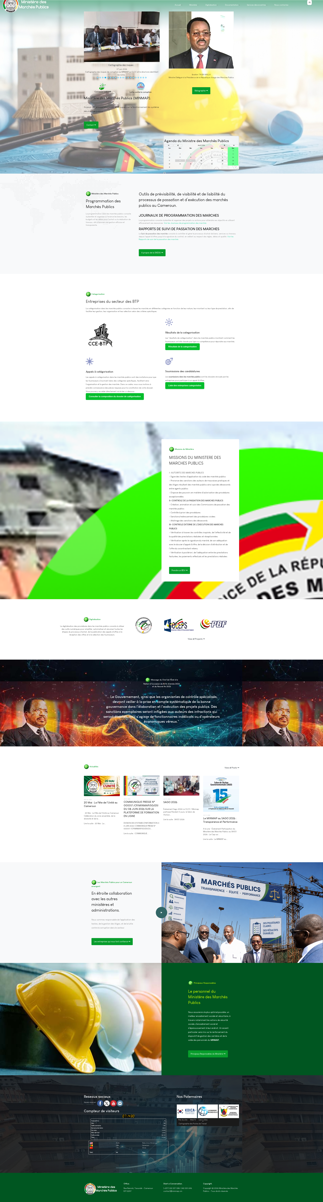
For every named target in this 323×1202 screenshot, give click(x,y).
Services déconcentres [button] (256, 5)
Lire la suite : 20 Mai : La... (95, 823)
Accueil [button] (178, 5)
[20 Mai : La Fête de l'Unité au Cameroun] (105, 36)
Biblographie (200, 91)
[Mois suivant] (224, 145)
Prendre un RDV (179, 570)
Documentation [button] (231, 5)
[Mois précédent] (177, 145)
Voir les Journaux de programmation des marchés (185, 223)
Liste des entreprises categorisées (184, 385)
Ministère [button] (193, 5)
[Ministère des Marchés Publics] (100, 1188)
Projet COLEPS (174, 625)
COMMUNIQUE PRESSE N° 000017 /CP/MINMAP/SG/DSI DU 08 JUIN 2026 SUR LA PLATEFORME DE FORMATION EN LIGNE (141, 809)
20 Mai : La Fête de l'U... (121, 65)
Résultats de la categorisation (182, 332)
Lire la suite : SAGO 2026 (173, 819)
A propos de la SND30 (151, 253)
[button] (97, 77)
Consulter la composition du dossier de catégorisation (115, 396)
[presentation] (86, 46)
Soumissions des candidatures (182, 371)
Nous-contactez (281, 5)
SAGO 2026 (170, 802)
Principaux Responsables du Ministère (207, 1054)
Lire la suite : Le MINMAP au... (215, 839)
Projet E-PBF (208, 625)
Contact (90, 125)
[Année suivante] (233, 145)
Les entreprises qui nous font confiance (111, 941)
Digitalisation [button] (211, 5)
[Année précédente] (168, 145)
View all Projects (195, 639)
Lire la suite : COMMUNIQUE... (136, 833)
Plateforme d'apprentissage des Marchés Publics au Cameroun (144, 627)
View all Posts (231, 768)
